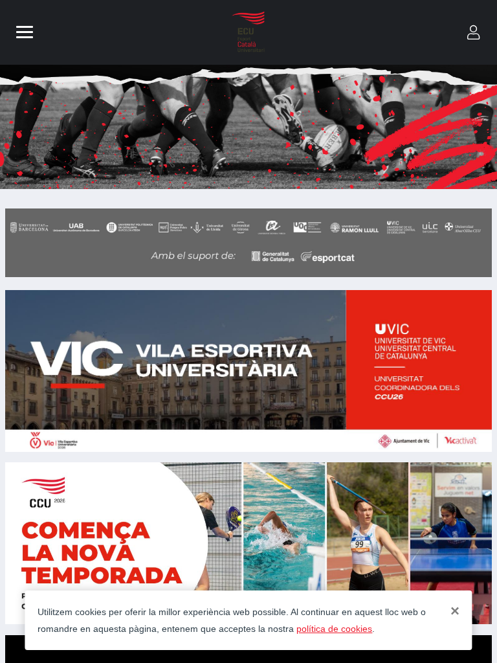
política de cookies (334, 629)
